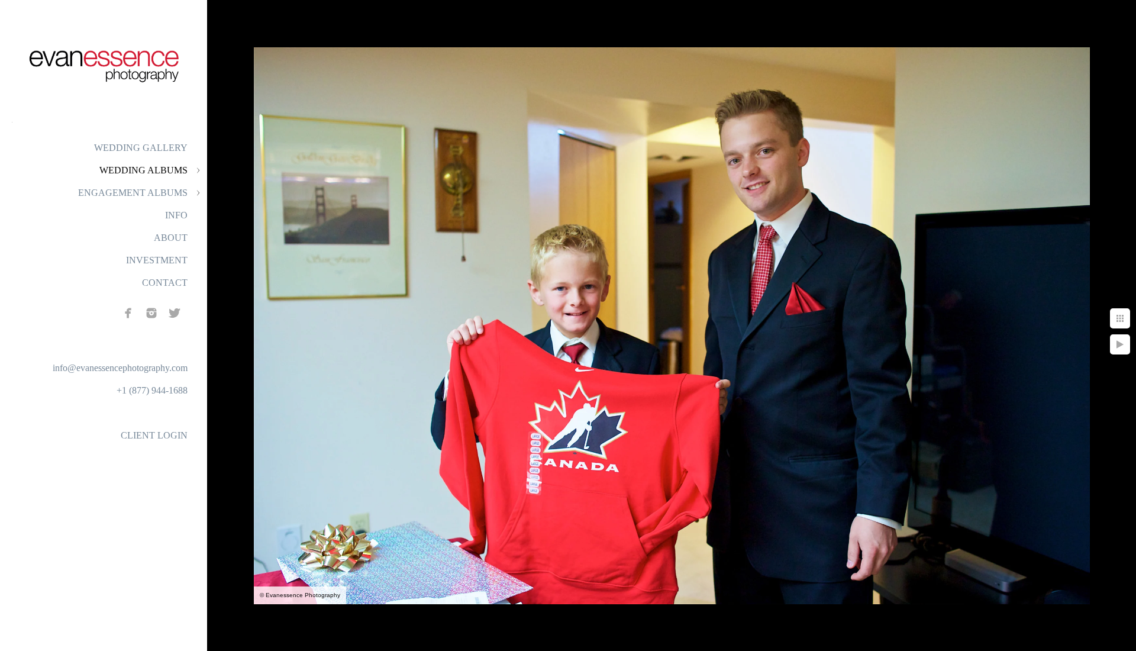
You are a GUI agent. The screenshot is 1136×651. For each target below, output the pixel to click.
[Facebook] (128, 313)
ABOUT (171, 238)
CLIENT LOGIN (154, 435)
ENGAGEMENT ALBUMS (133, 193)
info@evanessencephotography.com (120, 368)
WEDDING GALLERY (141, 148)
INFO (176, 215)
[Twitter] (174, 313)
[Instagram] (151, 313)
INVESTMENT (157, 260)
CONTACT (165, 283)
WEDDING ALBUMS (143, 170)
